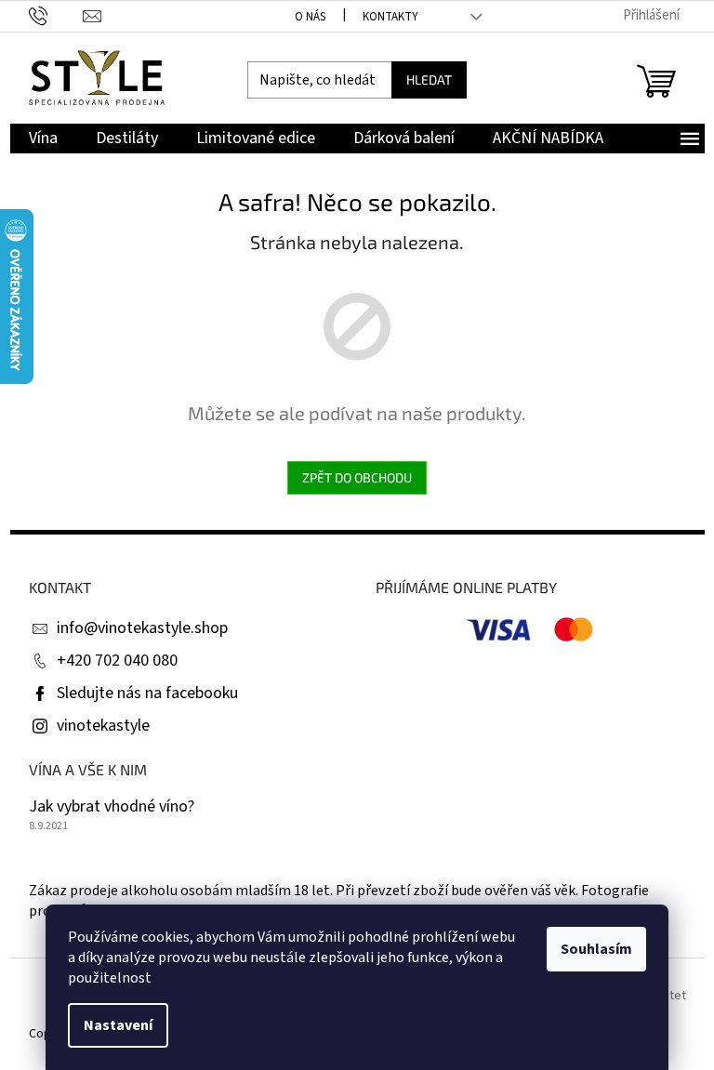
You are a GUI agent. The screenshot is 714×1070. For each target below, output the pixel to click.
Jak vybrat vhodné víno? (111, 807)
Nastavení (118, 1025)
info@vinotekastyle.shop (142, 628)
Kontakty (390, 16)
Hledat (429, 79)
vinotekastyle (103, 725)
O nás (310, 16)
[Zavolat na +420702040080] (56, 15)
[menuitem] (43, 139)
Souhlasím (596, 949)
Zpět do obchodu (357, 477)
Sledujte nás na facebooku (147, 693)
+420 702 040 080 (117, 660)
